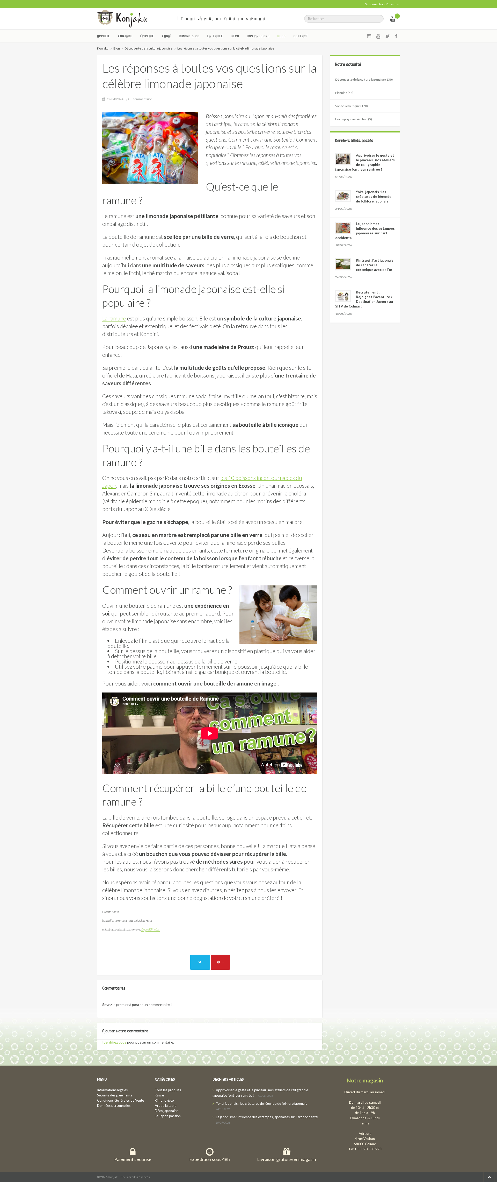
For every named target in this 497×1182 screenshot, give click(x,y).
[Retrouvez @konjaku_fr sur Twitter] (388, 36)
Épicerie (147, 36)
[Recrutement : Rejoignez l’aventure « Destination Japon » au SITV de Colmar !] (343, 296)
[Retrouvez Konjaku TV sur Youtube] (378, 36)
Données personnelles (113, 1105)
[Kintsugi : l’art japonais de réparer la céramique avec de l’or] (343, 264)
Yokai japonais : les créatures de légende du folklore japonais (373, 196)
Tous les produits (168, 1090)
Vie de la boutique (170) (351, 106)
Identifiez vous (114, 1042)
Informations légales (112, 1090)
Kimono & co (189, 36)
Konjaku (125, 36)
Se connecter (374, 4)
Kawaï (167, 36)
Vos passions (258, 36)
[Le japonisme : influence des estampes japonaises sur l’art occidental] (343, 228)
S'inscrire (392, 4)
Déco (235, 36)
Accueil (103, 36)
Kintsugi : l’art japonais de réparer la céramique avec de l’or (374, 265)
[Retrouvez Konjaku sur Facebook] (396, 36)
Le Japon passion (168, 1116)
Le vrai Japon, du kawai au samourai (222, 18)
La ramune (114, 318)
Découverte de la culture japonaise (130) (364, 79)
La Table (215, 36)
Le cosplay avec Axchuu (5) (353, 119)
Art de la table (165, 1105)
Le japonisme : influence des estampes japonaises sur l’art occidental (267, 1117)
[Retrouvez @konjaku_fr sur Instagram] (369, 36)
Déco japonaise (166, 1111)
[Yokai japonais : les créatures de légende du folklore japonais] (343, 196)
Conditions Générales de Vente (120, 1100)
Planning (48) (344, 93)
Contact (301, 36)
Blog (281, 36)
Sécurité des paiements (114, 1095)
